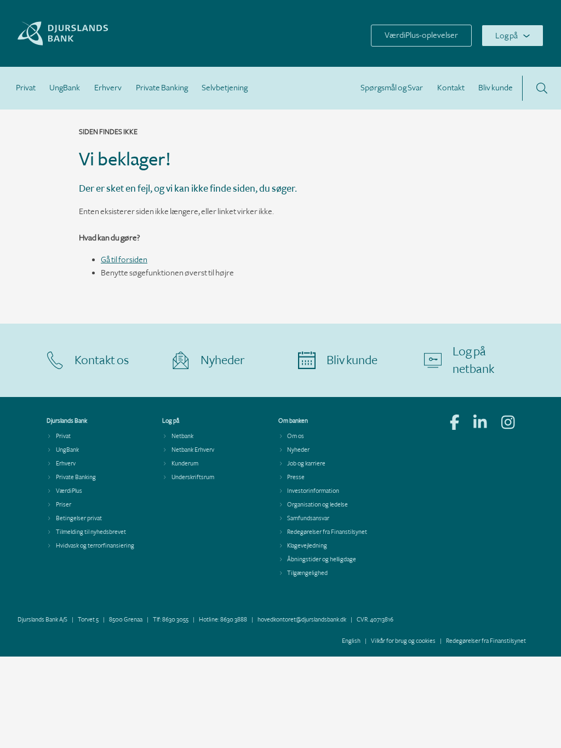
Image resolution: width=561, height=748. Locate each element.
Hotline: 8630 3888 (223, 619)
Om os (295, 436)
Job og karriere (306, 463)
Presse (296, 477)
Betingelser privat (79, 518)
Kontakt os (102, 360)
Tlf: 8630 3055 (170, 619)
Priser (63, 504)
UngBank (64, 88)
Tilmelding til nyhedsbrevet (91, 532)
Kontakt (451, 88)
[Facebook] (455, 424)
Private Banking (162, 88)
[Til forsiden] (91, 43)
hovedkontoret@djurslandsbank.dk (301, 619)
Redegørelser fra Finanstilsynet (327, 532)
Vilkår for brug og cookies (403, 641)
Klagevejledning (307, 546)
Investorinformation (313, 491)
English (351, 641)
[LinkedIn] (480, 424)
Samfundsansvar (308, 518)
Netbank (182, 436)
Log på (506, 36)
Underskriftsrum (192, 477)
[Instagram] (508, 424)
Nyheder (223, 360)
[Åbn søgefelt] (541, 88)
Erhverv (108, 88)
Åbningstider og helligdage (321, 559)
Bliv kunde (495, 88)
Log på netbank (473, 360)
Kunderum (184, 463)
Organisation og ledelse (317, 504)
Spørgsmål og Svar (391, 88)
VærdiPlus (69, 491)
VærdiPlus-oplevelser (421, 35)
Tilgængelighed (307, 573)
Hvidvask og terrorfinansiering (95, 546)
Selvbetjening (225, 88)
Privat (26, 88)
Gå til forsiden (124, 260)
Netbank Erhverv (192, 450)
